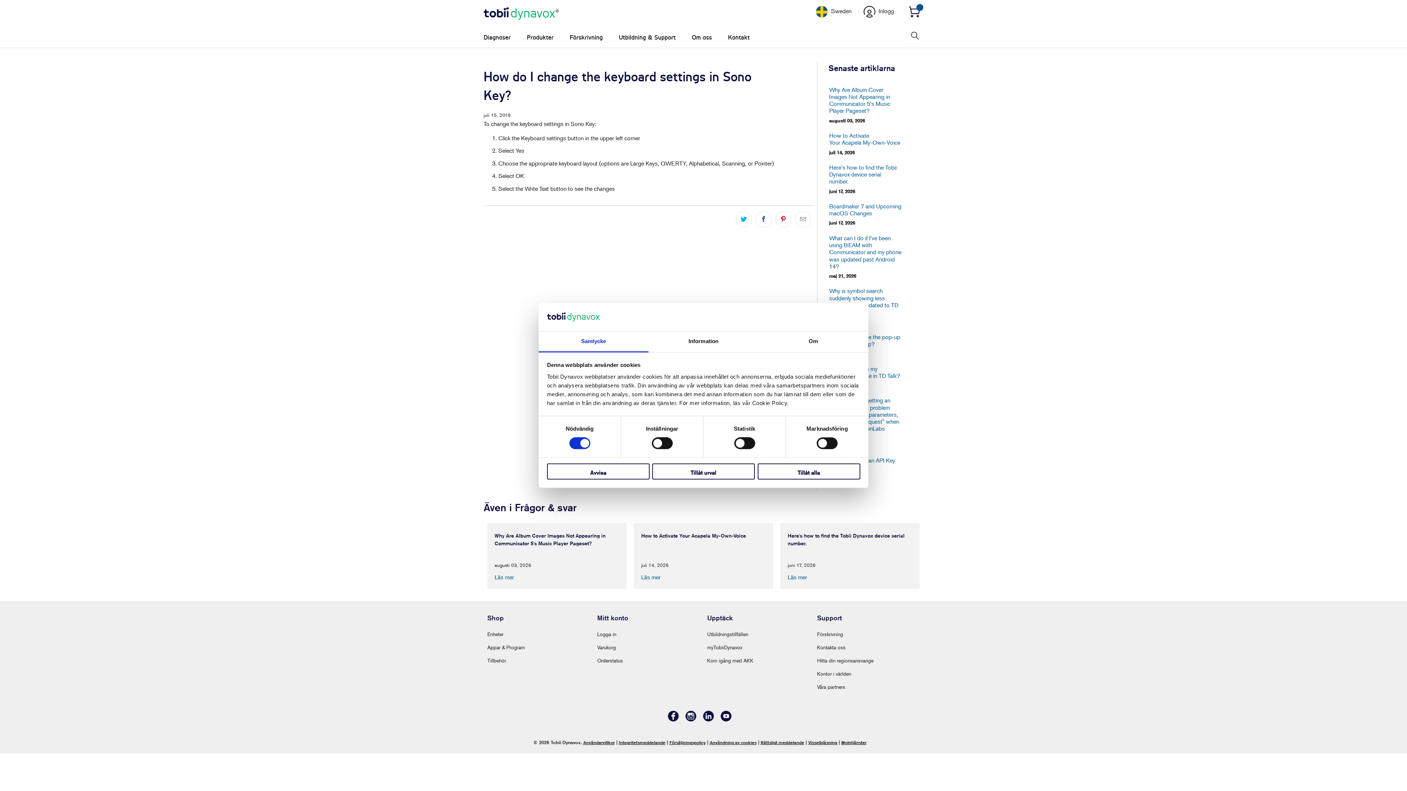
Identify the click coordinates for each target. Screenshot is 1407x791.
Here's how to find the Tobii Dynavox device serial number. (863, 174)
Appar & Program (506, 647)
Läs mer (504, 577)
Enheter (495, 634)
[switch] (662, 443)
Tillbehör (496, 660)
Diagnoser (497, 37)
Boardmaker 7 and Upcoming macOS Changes (865, 210)
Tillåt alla (809, 472)
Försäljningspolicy (687, 742)
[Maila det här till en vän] (803, 219)
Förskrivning (586, 37)
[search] (914, 35)
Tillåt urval (703, 472)
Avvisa (598, 472)
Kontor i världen (834, 674)
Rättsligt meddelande (782, 742)
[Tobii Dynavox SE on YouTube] (726, 719)
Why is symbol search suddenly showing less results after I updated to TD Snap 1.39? (863, 301)
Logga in (606, 634)
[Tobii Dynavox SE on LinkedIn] (709, 719)
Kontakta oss (831, 647)
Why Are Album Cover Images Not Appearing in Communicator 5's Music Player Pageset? (859, 100)
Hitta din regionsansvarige (845, 660)
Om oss (702, 37)
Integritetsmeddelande (642, 742)
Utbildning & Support (647, 37)
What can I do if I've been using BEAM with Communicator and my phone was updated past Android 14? (865, 252)
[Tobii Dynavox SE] (521, 14)
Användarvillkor (599, 742)
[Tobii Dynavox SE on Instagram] (691, 719)
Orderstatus (610, 660)
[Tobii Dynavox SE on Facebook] (673, 719)
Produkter (540, 37)
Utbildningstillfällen (727, 634)
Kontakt (739, 37)
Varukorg (606, 647)
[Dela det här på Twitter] (744, 219)
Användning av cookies (733, 742)
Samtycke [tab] (593, 341)
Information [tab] (703, 341)
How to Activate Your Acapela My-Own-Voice (864, 139)
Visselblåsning (822, 742)
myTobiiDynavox (724, 647)
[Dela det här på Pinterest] (783, 219)
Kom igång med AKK (730, 660)
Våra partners (831, 687)
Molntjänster (854, 742)
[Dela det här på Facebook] (764, 219)
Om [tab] (813, 341)
